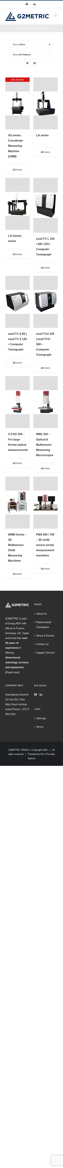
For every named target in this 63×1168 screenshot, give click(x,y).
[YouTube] (35, 694)
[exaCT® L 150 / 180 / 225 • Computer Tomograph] (45, 205)
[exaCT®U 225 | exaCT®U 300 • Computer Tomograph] (45, 302)
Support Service (45, 652)
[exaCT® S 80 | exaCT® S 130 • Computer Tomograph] (17, 302)
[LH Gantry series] (17, 204)
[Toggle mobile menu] (56, 15)
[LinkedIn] (41, 694)
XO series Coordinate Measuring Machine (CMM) (15, 146)
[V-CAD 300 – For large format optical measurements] (17, 402)
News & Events (45, 635)
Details (18, 170)
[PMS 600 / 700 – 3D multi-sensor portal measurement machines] (45, 503)
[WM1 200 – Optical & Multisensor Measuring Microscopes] (45, 402)
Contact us (42, 644)
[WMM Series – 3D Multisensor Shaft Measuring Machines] (17, 503)
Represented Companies (43, 624)
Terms (39, 726)
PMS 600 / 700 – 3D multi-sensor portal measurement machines (45, 545)
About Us (41, 613)
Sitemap (41, 718)
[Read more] (12, 672)
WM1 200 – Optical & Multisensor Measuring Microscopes (44, 444)
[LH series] (45, 103)
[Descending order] (49, 44)
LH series (42, 135)
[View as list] (34, 63)
